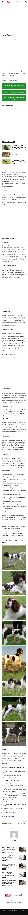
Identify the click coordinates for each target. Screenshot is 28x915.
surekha (14, 840)
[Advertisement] (14, 18)
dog (16, 172)
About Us (4, 910)
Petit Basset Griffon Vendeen (7, 824)
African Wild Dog (22, 823)
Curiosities (4, 852)
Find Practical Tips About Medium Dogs (14, 98)
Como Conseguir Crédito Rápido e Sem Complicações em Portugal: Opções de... (9, 857)
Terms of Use (10, 910)
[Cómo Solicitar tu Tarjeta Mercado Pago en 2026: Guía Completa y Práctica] (22, 849)
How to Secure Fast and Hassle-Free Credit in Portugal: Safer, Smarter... (8, 874)
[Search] (26, 2)
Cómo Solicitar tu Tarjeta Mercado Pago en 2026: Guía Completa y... (9, 849)
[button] (2, 2)
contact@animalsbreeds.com (14, 902)
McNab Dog (11, 816)
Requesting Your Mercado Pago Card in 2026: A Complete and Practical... (9, 866)
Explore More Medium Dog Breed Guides (14, 86)
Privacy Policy (17, 910)
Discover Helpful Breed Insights (14, 92)
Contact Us (24, 910)
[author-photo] (14, 838)
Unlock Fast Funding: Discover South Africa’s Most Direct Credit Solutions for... (9, 882)
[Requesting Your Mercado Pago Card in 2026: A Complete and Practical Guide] (22, 866)
